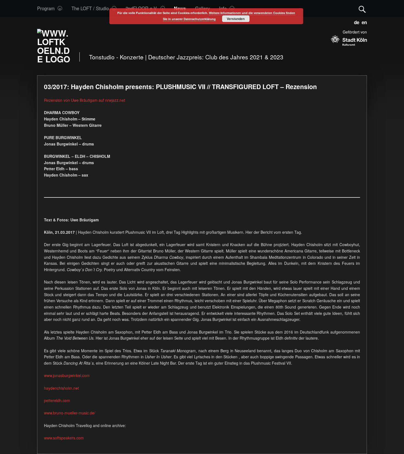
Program (46, 8)
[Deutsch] (355, 21)
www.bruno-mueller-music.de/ (69, 413)
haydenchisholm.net (61, 388)
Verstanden (236, 18)
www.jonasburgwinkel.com (67, 375)
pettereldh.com (57, 400)
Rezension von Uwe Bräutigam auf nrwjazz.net (84, 100)
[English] (363, 21)
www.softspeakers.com (64, 438)
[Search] (362, 8)
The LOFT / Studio (90, 8)
